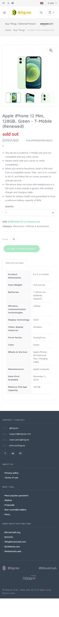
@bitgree (13, 428)
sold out (10, 134)
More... (8, 514)
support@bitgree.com (20, 433)
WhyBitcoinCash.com (15, 541)
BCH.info (9, 537)
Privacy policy (12, 472)
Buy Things (19, 30)
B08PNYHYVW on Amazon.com (24, 221)
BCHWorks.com (12, 546)
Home (8, 30)
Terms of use (11, 477)
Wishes (8, 500)
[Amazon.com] (46, 24)
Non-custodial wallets (15, 509)
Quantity (9, 206)
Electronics (18, 226)
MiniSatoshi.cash (13, 551)
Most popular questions (16, 495)
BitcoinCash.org (12, 532)
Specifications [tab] (15, 263)
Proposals (9, 505)
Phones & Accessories (38, 226)
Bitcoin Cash (8, 593)
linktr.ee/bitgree (17, 445)
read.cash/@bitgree (19, 439)
